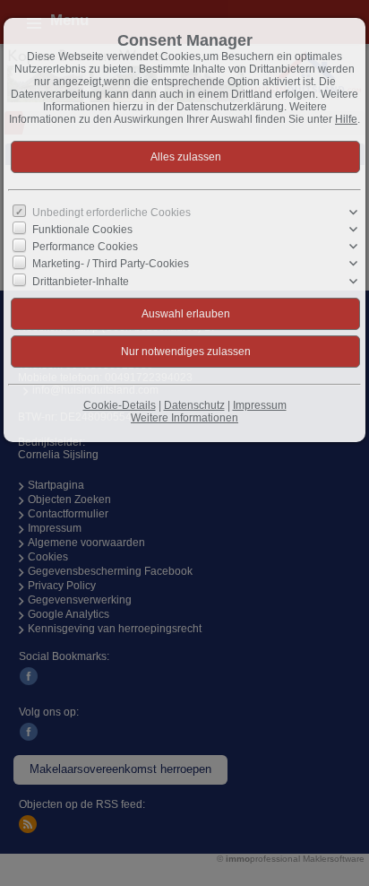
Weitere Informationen (184, 418)
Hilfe (346, 119)
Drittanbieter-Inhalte (80, 280)
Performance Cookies (85, 246)
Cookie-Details (119, 405)
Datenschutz (194, 405)
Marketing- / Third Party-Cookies (110, 263)
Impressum (260, 405)
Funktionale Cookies (82, 229)
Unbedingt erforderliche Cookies (111, 212)
